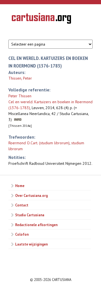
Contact (21, 205)
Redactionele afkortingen (36, 224)
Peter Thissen (19, 95)
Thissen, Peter (20, 78)
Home (19, 185)
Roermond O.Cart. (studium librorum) (39, 142)
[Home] (41, 19)
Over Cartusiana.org (31, 195)
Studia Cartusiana (29, 215)
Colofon (22, 234)
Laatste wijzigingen (31, 244)
